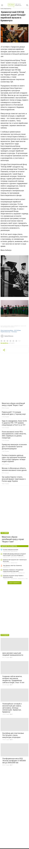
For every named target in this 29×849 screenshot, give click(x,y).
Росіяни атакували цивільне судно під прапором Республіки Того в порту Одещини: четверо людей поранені (14, 458)
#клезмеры (14, 331)
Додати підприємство (14, 582)
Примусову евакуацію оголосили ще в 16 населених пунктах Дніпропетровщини (14, 446)
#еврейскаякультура (5, 331)
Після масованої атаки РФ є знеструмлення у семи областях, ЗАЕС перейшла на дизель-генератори (14, 435)
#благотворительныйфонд (7, 330)
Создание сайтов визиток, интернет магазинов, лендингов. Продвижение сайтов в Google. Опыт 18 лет (13, 679)
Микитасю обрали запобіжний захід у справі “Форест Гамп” (13, 404)
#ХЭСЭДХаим (17, 330)
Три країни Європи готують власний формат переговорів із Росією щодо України (14, 479)
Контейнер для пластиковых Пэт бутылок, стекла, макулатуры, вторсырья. (13, 735)
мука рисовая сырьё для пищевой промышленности (12, 654)
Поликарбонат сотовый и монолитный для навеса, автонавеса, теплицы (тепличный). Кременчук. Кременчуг (12, 708)
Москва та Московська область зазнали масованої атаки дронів (14, 469)
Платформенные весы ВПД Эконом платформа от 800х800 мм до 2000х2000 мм (14, 761)
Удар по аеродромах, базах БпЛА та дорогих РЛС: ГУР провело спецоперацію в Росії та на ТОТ (14, 423)
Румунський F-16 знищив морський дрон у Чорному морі (14, 413)
